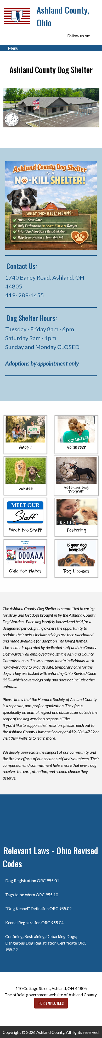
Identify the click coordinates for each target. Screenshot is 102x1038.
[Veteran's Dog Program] (76, 475)
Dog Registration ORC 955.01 (32, 880)
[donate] (25, 476)
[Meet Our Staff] (25, 516)
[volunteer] (76, 434)
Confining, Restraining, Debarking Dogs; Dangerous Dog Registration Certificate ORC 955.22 (46, 943)
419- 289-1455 (24, 295)
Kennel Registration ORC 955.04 (34, 922)
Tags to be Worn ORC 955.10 (31, 894)
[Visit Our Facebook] (95, 36)
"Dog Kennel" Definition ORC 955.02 (38, 908)
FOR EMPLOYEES (51, 1003)
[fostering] (76, 516)
